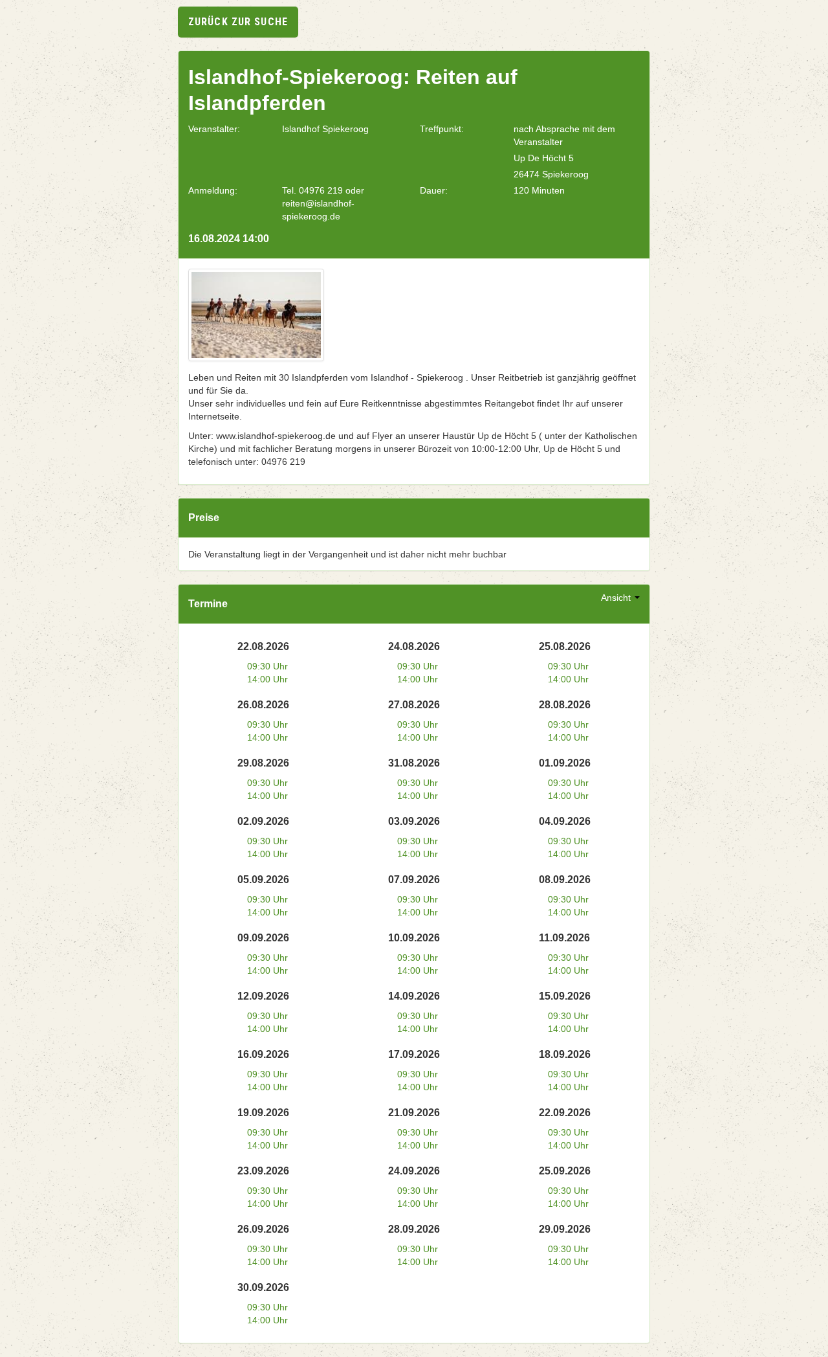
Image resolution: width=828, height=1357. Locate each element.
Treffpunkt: (442, 129)
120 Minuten (539, 190)
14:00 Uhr (267, 679)
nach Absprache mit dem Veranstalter (564, 135)
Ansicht (617, 597)
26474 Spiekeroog (551, 174)
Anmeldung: (212, 190)
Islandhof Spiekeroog (325, 129)
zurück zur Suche (238, 22)
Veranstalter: (214, 129)
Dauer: (434, 190)
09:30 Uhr (267, 666)
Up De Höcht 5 (544, 158)
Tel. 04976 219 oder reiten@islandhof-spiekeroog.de (323, 203)
